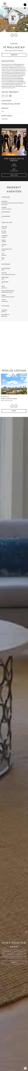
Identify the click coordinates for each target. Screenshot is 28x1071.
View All (14, 410)
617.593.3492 (14, 165)
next (15, 35)
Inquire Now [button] (14, 54)
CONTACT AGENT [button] (14, 175)
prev (12, 35)
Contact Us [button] (14, 962)
